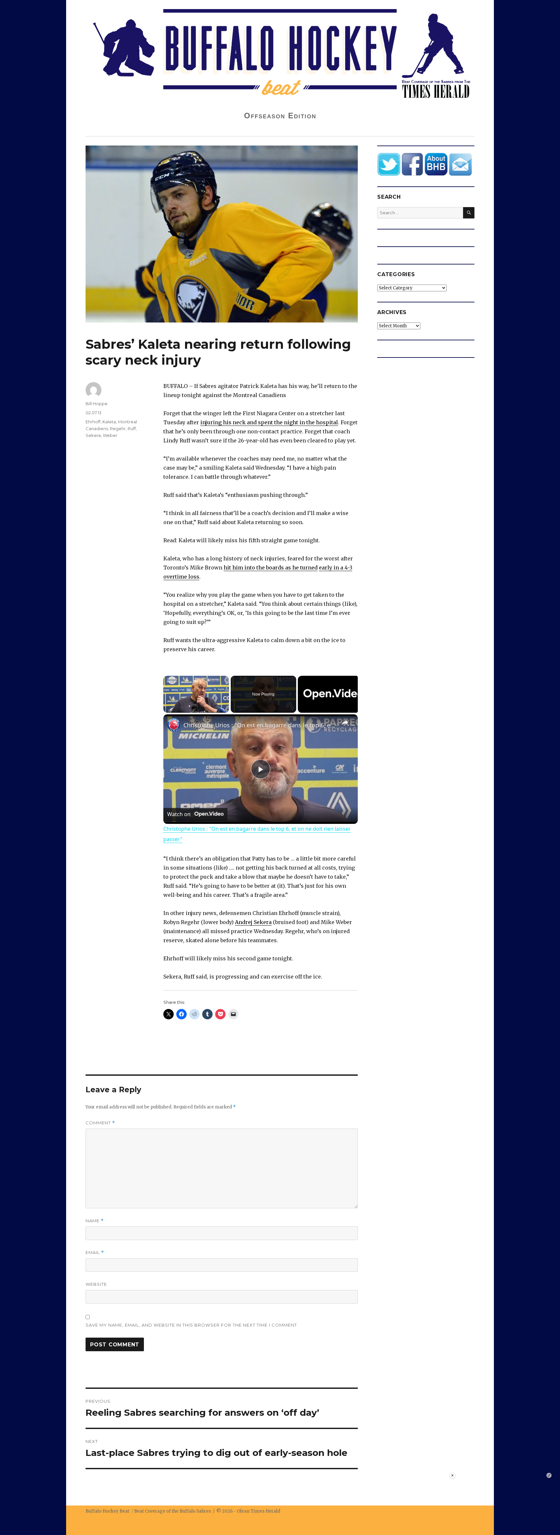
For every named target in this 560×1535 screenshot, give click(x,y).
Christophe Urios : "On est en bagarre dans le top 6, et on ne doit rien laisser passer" (259, 725)
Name (95, 1221)
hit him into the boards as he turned (271, 567)
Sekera (93, 435)
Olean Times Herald (258, 1511)
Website (96, 1284)
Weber (110, 435)
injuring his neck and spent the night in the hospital (269, 422)
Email (95, 1252)
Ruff (132, 428)
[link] (173, 724)
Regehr (118, 428)
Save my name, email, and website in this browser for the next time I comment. (192, 1325)
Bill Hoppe (97, 403)
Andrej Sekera (253, 922)
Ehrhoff (93, 421)
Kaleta (109, 421)
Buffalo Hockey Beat (107, 1511)
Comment (100, 1123)
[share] (345, 722)
